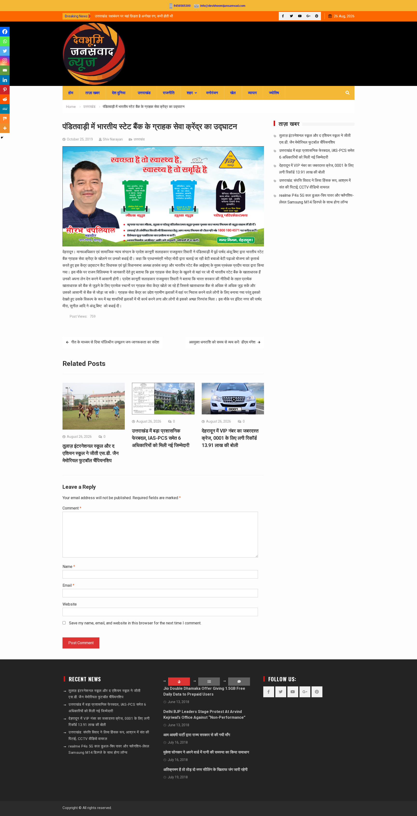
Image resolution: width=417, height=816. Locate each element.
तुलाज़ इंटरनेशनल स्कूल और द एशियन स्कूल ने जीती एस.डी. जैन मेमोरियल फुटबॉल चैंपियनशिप (90, 453)
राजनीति (168, 93)
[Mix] (5, 118)
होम (70, 93)
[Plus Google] (308, 16)
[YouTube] (300, 16)
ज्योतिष (274, 93)
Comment (72, 508)
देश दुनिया (118, 93)
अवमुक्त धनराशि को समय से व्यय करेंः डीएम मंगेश (222, 342)
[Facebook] (283, 16)
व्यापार (252, 93)
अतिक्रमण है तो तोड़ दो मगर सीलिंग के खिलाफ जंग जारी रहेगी (205, 769)
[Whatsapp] (5, 41)
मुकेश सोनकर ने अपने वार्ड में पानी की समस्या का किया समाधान (206, 752)
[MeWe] (5, 109)
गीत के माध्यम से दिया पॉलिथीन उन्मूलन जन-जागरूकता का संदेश (115, 342)
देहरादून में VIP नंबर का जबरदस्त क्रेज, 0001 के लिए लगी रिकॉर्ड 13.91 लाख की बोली (230, 438)
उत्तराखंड (144, 93)
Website (70, 604)
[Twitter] (291, 16)
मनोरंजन (212, 93)
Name (69, 566)
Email (68, 585)
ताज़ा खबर (92, 93)
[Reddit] (5, 99)
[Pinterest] (317, 16)
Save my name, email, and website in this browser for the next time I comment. (135, 623)
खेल (233, 93)
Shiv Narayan (113, 139)
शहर (190, 93)
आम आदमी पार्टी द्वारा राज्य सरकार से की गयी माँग (196, 734)
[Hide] (2, 137)
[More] (5, 128)
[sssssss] (163, 245)
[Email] (5, 70)
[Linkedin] (5, 80)
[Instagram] (5, 60)
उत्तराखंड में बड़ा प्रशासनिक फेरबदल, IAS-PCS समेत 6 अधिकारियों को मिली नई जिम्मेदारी (160, 438)
